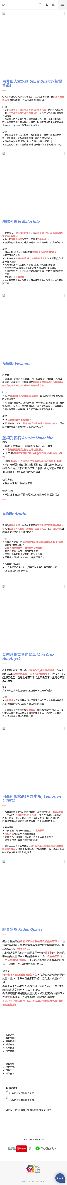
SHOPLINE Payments (38, 1181)
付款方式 (10, 1070)
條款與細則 (11, 1041)
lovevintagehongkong (22, 1092)
